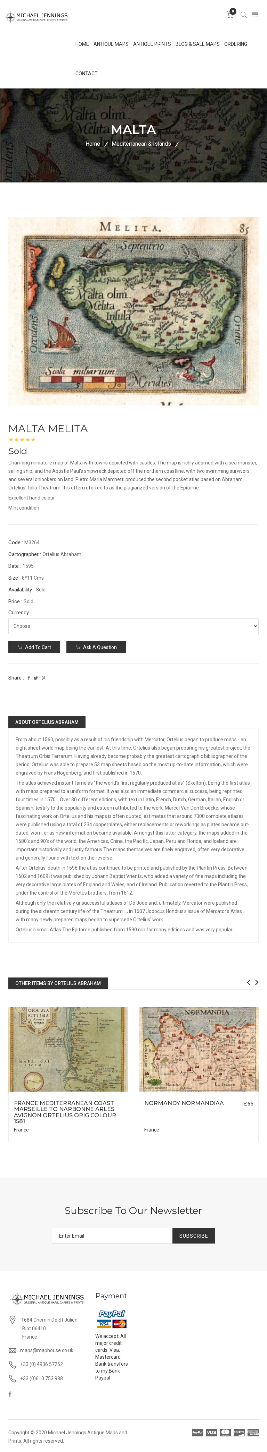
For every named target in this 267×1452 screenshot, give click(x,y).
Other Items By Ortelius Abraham (58, 983)
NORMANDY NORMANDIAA (184, 1103)
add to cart (37, 647)
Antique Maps (111, 44)
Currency (18, 612)
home (82, 44)
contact (86, 73)
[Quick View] (68, 1049)
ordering (235, 44)
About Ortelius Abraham (47, 722)
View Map (101, 1092)
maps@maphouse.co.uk (46, 1350)
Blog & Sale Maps (198, 44)
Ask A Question (99, 647)
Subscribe (193, 1236)
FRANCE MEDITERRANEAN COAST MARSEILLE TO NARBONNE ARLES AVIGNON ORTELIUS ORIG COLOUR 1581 (65, 1112)
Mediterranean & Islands (141, 143)
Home (93, 143)
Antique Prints (152, 44)
